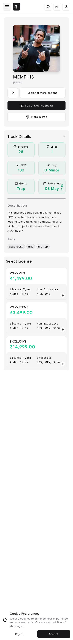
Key (54, 165)
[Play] (12, 93)
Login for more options (42, 92)
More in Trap (39, 116)
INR (57, 6)
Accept (53, 634)
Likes (54, 146)
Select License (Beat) (39, 105)
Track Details (19, 136)
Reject (19, 634)
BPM (23, 165)
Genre (23, 183)
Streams (23, 146)
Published (54, 183)
